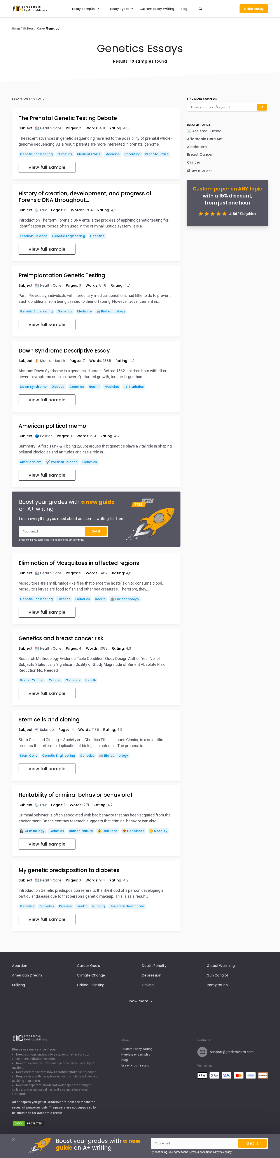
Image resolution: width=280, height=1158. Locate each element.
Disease (58, 386)
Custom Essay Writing (136, 1049)
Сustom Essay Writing (157, 9)
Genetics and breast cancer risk (61, 638)
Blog (184, 9)
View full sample (46, 167)
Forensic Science (33, 236)
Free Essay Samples (135, 1054)
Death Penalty (154, 965)
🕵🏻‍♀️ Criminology (32, 831)
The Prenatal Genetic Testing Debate (68, 118)
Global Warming (221, 965)
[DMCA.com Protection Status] (28, 1125)
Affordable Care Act (205, 138)
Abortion (19, 965)
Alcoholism (197, 146)
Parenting (133, 154)
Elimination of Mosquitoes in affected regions (79, 563)
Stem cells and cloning (49, 719)
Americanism (30, 462)
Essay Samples (84, 9)
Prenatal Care (156, 154)
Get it (95, 531)
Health (94, 386)
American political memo (52, 426)
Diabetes (46, 906)
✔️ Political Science (61, 462)
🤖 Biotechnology (110, 311)
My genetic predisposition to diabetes (69, 870)
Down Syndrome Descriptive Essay (64, 350)
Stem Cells (28, 755)
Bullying (18, 984)
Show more (138, 1001)
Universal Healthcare (127, 906)
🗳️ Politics (43, 436)
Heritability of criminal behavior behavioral (75, 795)
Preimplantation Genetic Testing (62, 275)
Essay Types (120, 9)
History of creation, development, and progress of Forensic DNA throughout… (85, 196)
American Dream (27, 975)
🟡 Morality (158, 831)
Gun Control (217, 975)
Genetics (65, 154)
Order (248, 9)
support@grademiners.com (232, 1052)
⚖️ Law (41, 210)
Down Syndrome (33, 386)
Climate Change (91, 975)
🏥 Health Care (48, 128)
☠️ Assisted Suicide (204, 131)
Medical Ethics (89, 154)
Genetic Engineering (36, 154)
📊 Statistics (134, 386)
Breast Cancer (32, 680)
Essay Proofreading (135, 1065)
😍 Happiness (133, 831)
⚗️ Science (44, 729)
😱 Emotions (107, 831)
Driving (148, 984)
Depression (151, 975)
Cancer (55, 680)
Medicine (112, 154)
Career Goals (88, 965)
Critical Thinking (90, 984)
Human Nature (81, 831)
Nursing (98, 906)
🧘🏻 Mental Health (50, 360)
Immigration (217, 984)
